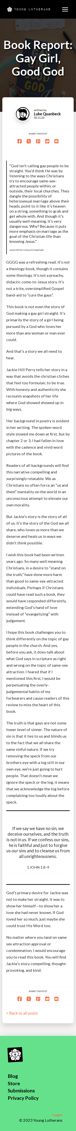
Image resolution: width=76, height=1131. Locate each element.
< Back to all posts (22, 1013)
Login (57, 1114)
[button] (65, 9)
